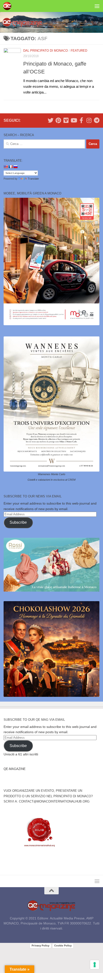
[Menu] (97, 6)
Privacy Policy (40, 945)
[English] (6, 167)
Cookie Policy (63, 945)
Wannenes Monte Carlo (51, 474)
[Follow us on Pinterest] (58, 120)
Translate (33, 178)
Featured (79, 50)
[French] (10, 167)
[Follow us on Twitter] (50, 120)
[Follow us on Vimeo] (66, 120)
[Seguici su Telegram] (96, 120)
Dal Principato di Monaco (45, 50)
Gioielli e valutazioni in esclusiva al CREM (51, 479)
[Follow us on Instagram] (89, 120)
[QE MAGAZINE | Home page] (8, 6)
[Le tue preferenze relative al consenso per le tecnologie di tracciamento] (94, 964)
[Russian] (15, 167)
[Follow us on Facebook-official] (81, 120)
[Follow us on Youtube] (73, 120)
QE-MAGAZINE (15, 769)
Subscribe (18, 522)
